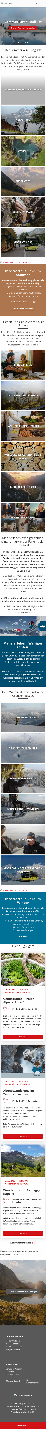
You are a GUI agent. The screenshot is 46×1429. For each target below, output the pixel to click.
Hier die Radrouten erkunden (23, 28)
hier (33, 1242)
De (36, 3)
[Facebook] (13, 1356)
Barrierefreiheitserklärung (23, 1409)
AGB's (32, 1412)
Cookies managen (13, 1406)
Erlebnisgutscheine (19, 1412)
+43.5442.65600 (15, 1347)
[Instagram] (7, 1356)
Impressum (16, 1403)
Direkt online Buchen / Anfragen (24, 1292)
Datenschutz (29, 1403)
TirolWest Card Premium (23, 308)
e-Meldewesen (12, 1371)
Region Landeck (12, 1374)
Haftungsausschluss (32, 1406)
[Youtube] (25, 1356)
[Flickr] (19, 1356)
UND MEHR (23, 936)
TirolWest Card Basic (19, 302)
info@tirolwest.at (13, 1350)
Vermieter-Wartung (14, 1369)
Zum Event (23, 1037)
